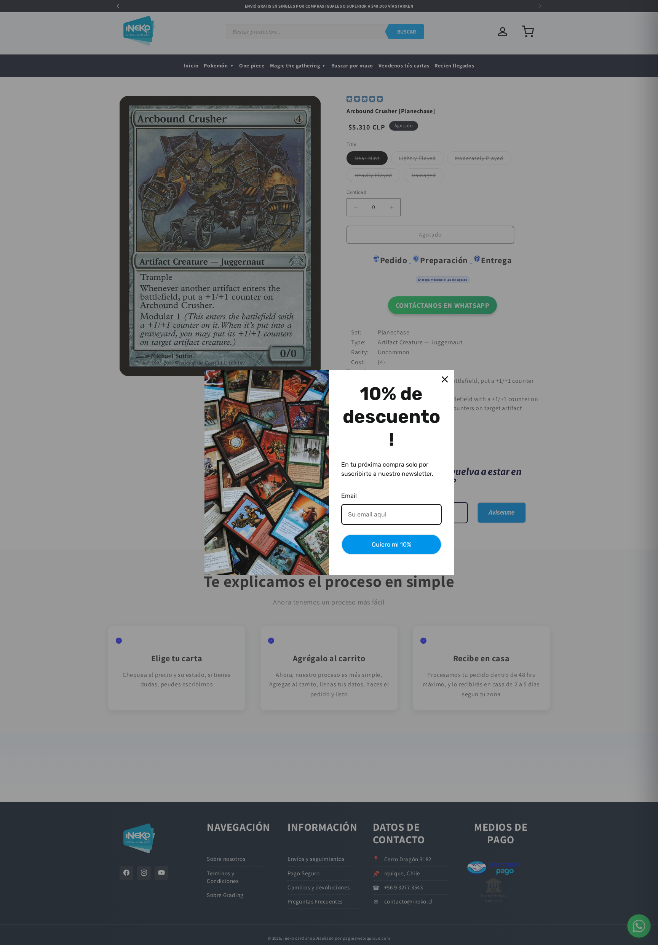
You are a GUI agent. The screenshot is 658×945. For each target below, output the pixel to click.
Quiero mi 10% (391, 544)
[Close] (445, 379)
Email (349, 495)
